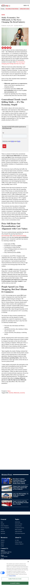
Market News (17, 522)
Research (2, 542)
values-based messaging (19, 235)
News (3, 15)
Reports (2, 544)
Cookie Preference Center (15, 578)
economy (22, 393)
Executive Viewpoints (5, 527)
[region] (15, 572)
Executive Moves (18, 525)
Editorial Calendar (18, 542)
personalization (6, 235)
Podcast (2, 529)
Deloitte (11, 393)
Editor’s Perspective (4, 525)
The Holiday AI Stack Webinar (12, 8)
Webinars (3, 540)
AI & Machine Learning (19, 527)
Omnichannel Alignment (20, 533)
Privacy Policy (12, 575)
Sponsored (3, 533)
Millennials (16, 393)
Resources (3, 531)
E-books (2, 545)
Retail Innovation (18, 529)
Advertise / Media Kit (19, 544)
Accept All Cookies (15, 583)
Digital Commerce (18, 531)
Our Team (17, 540)
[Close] (28, 561)
